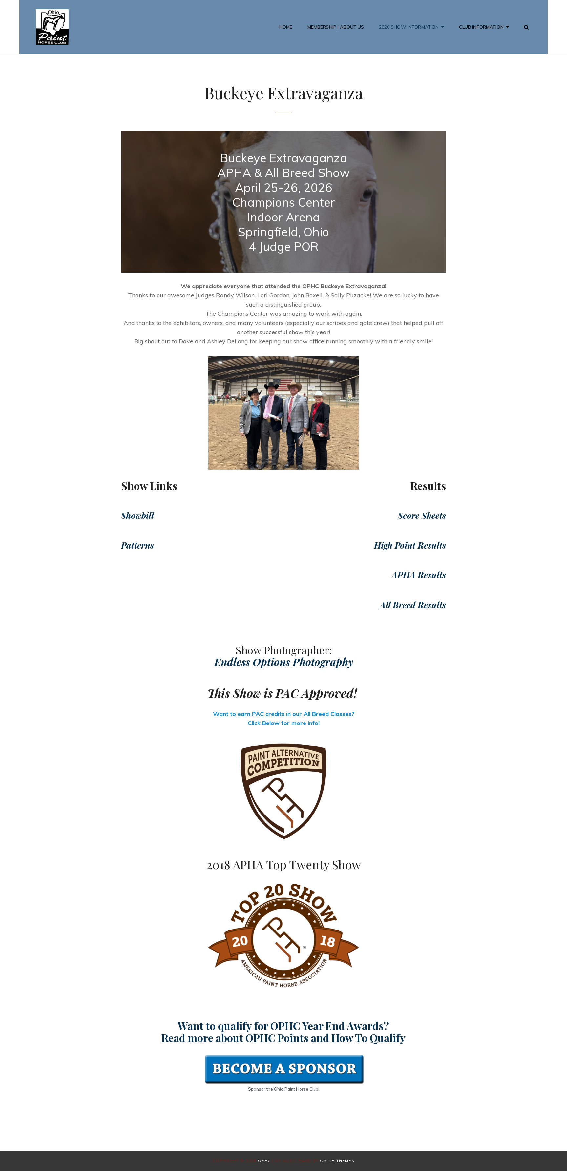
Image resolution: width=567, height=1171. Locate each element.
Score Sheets (422, 515)
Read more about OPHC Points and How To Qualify (283, 1037)
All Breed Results (413, 604)
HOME (286, 27)
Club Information (481, 27)
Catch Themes (337, 1160)
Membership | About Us (335, 27)
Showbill (137, 515)
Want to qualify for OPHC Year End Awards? (283, 1026)
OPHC (264, 1160)
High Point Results (410, 545)
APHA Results (419, 575)
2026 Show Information (409, 27)
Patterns (137, 545)
